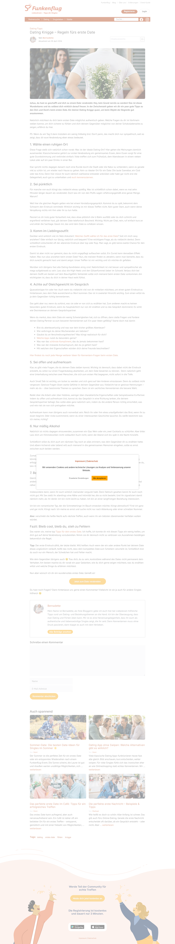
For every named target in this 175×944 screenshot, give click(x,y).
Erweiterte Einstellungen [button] (79, 478)
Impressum (80, 461)
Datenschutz (92, 461)
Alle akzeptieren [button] (99, 478)
